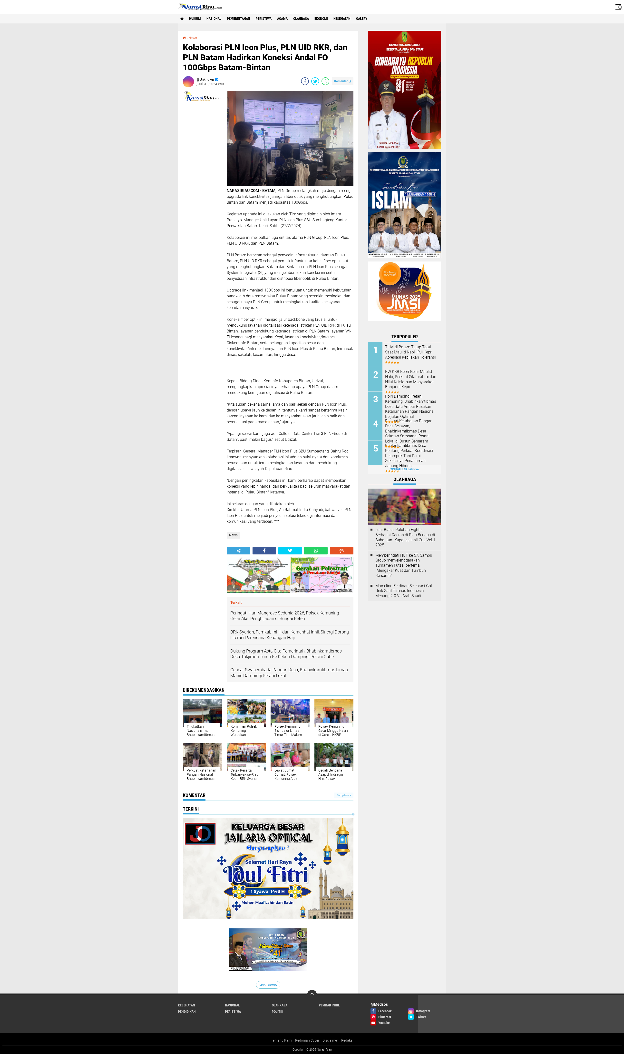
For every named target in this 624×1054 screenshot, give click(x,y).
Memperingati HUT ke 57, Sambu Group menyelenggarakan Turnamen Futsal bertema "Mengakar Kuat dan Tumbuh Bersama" (403, 565)
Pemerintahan (238, 18)
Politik (277, 1012)
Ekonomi (321, 18)
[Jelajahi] (618, 6)
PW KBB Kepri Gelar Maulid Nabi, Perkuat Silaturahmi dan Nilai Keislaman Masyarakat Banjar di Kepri (410, 379)
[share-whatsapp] (325, 81)
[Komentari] (341, 550)
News (192, 38)
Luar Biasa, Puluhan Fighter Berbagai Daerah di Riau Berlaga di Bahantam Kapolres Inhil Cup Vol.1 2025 (405, 537)
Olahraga (301, 18)
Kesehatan (342, 18)
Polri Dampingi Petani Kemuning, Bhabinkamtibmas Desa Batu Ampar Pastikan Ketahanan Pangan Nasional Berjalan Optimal (410, 406)
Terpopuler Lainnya (404, 469)
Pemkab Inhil (329, 1005)
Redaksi (347, 1040)
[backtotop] (312, 995)
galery (361, 18)
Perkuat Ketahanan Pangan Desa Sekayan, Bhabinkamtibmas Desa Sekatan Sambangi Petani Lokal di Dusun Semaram (408, 431)
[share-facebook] (305, 81)
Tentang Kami (281, 1040)
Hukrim (195, 18)
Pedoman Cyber (307, 1040)
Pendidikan (187, 1012)
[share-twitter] (315, 81)
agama (282, 18)
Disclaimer (330, 1040)
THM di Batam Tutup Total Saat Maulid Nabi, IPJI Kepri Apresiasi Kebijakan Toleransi (410, 352)
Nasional (213, 18)
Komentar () (342, 81)
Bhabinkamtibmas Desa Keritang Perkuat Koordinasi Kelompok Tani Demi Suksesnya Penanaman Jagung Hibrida (409, 455)
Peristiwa (264, 18)
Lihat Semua (268, 984)
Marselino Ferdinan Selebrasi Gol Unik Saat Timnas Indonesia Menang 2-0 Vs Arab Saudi (403, 590)
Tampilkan (343, 795)
